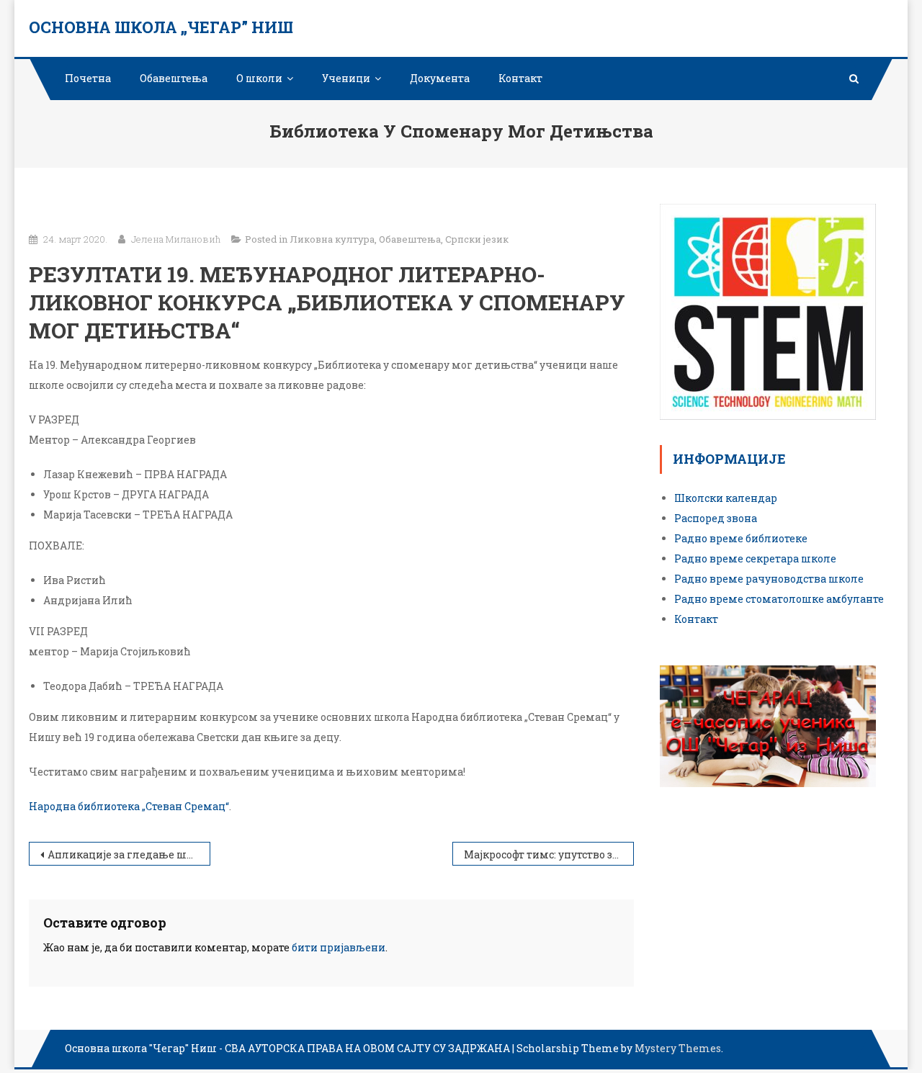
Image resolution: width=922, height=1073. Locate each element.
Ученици (346, 78)
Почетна (88, 78)
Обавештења (173, 78)
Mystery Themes (678, 1048)
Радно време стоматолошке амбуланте (779, 599)
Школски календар (725, 498)
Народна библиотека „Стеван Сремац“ (129, 806)
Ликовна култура (332, 239)
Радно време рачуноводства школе (769, 578)
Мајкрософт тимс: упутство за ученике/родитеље (549, 854)
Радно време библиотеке (740, 538)
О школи (259, 78)
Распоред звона (715, 518)
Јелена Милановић (175, 239)
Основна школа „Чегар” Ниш (161, 27)
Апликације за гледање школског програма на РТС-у (129, 854)
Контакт (520, 78)
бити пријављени (338, 947)
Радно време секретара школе (755, 558)
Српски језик (477, 239)
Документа (440, 78)
